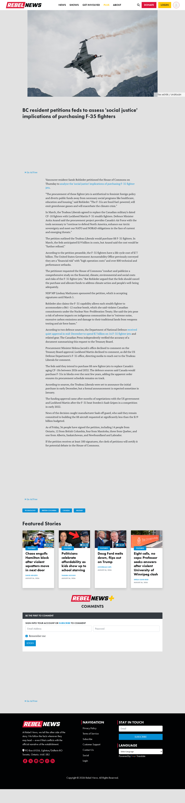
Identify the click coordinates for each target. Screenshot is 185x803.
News (62, 5)
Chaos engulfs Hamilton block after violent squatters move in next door (37, 561)
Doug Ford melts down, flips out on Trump (110, 557)
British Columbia (49, 510)
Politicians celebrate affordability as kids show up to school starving (74, 561)
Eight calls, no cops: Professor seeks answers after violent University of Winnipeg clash (146, 563)
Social (86, 755)
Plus (106, 5)
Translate (141, 756)
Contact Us (88, 750)
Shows (74, 5)
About (117, 5)
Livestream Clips (104, 567)
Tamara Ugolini (68, 575)
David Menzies (31, 575)
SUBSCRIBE (64, 623)
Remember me (37, 636)
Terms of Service (91, 733)
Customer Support (91, 744)
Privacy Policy (89, 728)
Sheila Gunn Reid (141, 579)
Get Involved (91, 5)
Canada (66, 510)
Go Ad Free (31, 172)
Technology (30, 510)
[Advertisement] (92, 150)
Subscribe (87, 739)
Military (79, 510)
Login (85, 760)
